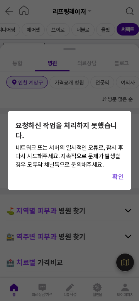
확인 (118, 176)
